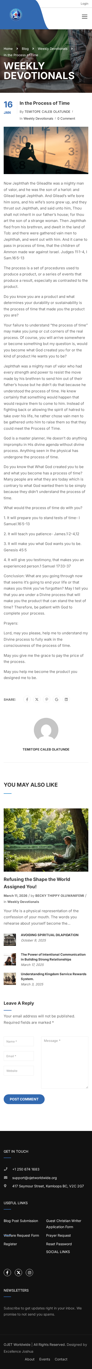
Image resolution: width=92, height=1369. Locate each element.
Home (8, 49)
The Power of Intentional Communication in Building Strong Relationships (53, 956)
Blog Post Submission (21, 1221)
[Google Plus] (56, 699)
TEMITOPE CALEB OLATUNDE (47, 112)
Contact (61, 1359)
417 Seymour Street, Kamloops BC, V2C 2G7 (48, 1186)
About (30, 1359)
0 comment (66, 118)
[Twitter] (37, 699)
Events (44, 1359)
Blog (25, 49)
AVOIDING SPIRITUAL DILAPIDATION (50, 935)
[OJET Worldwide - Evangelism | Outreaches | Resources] (16, 14)
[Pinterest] (46, 699)
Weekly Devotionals (52, 49)
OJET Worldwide (17, 1344)
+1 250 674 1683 (25, 1169)
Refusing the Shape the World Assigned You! (37, 883)
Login (84, 3)
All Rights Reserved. (50, 1344)
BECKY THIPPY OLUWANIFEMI (59, 896)
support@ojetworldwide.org (34, 1178)
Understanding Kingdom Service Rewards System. (53, 976)
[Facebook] (27, 699)
